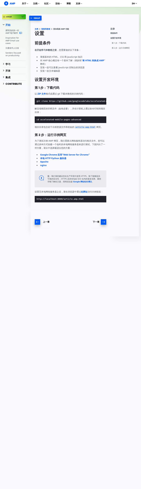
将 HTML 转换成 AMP (93, 60)
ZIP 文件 (41, 93)
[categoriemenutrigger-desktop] (35, 18)
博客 (69, 3)
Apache (44, 161)
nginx (43, 165)
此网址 (84, 191)
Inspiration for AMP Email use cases (12, 40)
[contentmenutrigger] (123, 29)
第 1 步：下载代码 (119, 43)
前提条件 (114, 33)
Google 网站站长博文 (82, 181)
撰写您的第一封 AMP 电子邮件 (12, 31)
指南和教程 (45, 29)
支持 (78, 3)
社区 (46, 3)
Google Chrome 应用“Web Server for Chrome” (65, 154)
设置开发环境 (115, 38)
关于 (24, 3)
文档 (35, 3)
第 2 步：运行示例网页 (121, 48)
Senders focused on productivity (13, 54)
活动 (57, 3)
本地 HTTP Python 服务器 (53, 158)
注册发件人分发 (12, 48)
